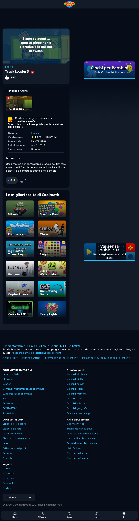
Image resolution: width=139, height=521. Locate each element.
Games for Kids (11, 374)
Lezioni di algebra (12, 428)
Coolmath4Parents (77, 458)
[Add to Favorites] (23, 77)
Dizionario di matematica (16, 438)
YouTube (7, 488)
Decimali (7, 453)
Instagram (8, 478)
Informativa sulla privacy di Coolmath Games (41, 346)
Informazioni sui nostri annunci (61, 357)
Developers (9, 403)
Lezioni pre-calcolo (13, 433)
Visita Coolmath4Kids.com (109, 72)
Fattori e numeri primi (14, 448)
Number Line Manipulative (81, 438)
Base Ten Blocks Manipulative (82, 433)
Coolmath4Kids (75, 423)
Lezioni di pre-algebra (14, 423)
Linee (5, 443)
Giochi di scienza (76, 403)
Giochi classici (74, 398)
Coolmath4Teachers (78, 453)
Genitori (7, 383)
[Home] (69, 4)
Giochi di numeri (75, 383)
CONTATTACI (10, 408)
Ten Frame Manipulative (79, 428)
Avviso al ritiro (10, 357)
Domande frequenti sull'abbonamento (23, 388)
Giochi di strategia (77, 374)
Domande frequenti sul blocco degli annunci (106, 357)
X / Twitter (8, 473)
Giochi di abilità (75, 379)
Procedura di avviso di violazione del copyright (36, 352)
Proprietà (8, 458)
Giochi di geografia (77, 408)
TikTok (6, 468)
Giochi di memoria (77, 393)
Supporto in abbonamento (17, 393)
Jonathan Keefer (26, 121)
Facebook (8, 483)
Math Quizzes (74, 448)
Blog (5, 398)
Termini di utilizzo (31, 357)
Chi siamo (8, 379)
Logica (9, 67)
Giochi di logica (75, 388)
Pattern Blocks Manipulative (82, 443)
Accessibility (9, 413)
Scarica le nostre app (78, 413)
